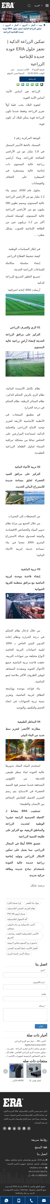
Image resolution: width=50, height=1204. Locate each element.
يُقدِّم (41, 1026)
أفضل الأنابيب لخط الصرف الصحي (22, 948)
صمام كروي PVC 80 (16, 914)
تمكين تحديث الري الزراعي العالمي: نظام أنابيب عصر (25, 1052)
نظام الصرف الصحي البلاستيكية (21, 908)
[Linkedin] (24, 1128)
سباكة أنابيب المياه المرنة (18, 953)
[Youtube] (14, 1128)
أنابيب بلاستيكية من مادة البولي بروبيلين (21, 926)
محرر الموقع (12, 73)
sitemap (24, 1190)
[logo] (13, 1102)
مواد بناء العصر (32, 903)
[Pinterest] (4, 1128)
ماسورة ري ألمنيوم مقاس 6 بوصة (22, 943)
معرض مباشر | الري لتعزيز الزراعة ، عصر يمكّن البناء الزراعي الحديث (25, 1048)
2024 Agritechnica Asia (35, 1045)
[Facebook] (29, 1128)
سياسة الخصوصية (12, 1190)
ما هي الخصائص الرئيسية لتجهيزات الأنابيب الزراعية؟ (25, 1056)
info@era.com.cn (37, 1168)
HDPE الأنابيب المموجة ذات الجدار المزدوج (16, 1080)
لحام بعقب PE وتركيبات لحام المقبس (33, 1080)
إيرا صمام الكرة (14, 903)
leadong (19, 1193)
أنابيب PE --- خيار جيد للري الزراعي (30, 1041)
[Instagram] (9, 1128)
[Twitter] (19, 1128)
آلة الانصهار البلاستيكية (17, 919)
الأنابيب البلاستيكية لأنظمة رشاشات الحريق (22, 936)
